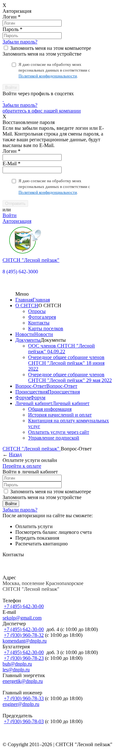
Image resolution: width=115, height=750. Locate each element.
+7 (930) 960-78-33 (24, 698)
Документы (28, 340)
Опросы (37, 311)
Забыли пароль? (20, 41)
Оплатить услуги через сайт (58, 432)
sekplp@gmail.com (22, 618)
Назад (15, 454)
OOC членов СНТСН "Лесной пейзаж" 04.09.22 (61, 348)
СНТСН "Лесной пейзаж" (32, 448)
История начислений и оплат (60, 415)
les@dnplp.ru (16, 669)
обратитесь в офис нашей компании (42, 110)
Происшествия (31, 392)
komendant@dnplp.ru (25, 641)
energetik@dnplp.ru (23, 681)
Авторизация (17, 221)
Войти (10, 215)
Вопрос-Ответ (30, 386)
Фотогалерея (42, 317)
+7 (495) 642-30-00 (24, 606)
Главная (24, 299)
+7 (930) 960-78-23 (24, 658)
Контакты (39, 322)
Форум (22, 397)
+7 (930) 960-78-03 (24, 721)
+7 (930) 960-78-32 (24, 635)
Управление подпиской (53, 438)
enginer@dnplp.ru (21, 704)
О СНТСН (26, 305)
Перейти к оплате (22, 466)
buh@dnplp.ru (17, 664)
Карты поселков (45, 328)
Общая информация (50, 409)
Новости (24, 334)
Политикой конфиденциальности (48, 76)
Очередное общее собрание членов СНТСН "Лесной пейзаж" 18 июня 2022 (66, 363)
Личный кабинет (33, 403)
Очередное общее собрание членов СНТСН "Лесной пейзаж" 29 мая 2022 (70, 377)
